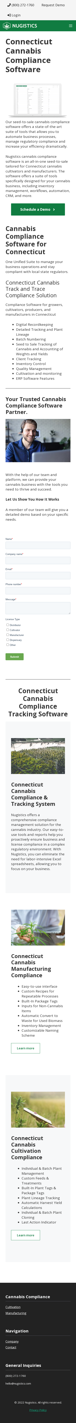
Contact (11, 1347)
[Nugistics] (20, 25)
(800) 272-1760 (22, 5)
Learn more (25, 1048)
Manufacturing (16, 1313)
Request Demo (53, 5)
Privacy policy (38, 1410)
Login (15, 15)
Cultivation (13, 1307)
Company (12, 1341)
